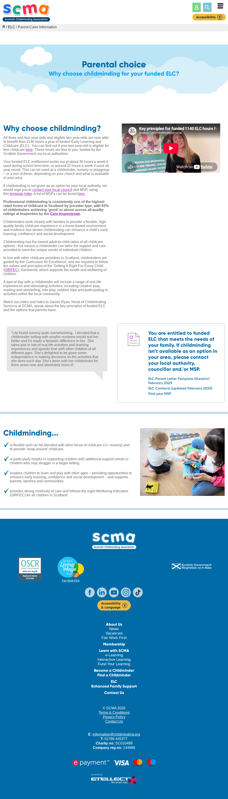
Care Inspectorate (65, 214)
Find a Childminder (114, 675)
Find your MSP (159, 393)
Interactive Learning (114, 659)
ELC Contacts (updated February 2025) (180, 388)
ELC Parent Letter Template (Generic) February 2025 (179, 381)
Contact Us (114, 692)
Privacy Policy (114, 717)
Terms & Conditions (114, 712)
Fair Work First (70, 580)
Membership (114, 644)
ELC (11, 27)
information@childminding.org (116, 734)
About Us (114, 624)
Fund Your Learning (114, 664)
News (114, 629)
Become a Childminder (114, 670)
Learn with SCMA (114, 650)
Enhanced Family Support (114, 686)
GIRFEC (11, 270)
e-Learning (114, 655)
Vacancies (114, 633)
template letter (21, 194)
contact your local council (52, 190)
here (29, 150)
